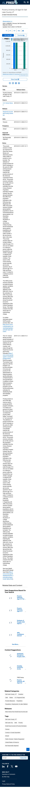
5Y (10, 30)
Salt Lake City (9, 722)
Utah (6, 697)
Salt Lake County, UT (11, 694)
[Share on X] (10, 83)
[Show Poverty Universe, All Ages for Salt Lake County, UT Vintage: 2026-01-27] (20, 40)
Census (7, 729)
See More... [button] (15, 644)
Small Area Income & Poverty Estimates (15, 726)
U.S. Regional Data (20, 697)
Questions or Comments (8, 774)
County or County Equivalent (12, 732)
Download (20, 35)
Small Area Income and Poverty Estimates (8, 113)
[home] (9, 2)
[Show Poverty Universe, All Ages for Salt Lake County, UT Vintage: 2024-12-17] (20, 39)
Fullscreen (23, 75)
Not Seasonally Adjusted (11, 745)
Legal (3, 781)
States (11, 697)
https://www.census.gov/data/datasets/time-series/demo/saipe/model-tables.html (8, 575)
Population (19, 701)
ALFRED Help (5, 777)
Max (19, 30)
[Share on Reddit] (16, 83)
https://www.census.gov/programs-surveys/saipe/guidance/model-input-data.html (8, 328)
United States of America (12, 742)
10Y (14, 30)
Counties (20, 694)
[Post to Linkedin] (19, 83)
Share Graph (14, 79)
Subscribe (23, 758)
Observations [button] (7, 21)
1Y (6, 30)
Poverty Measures (10, 701)
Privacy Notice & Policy (8, 784)
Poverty (21, 722)
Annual (7, 736)
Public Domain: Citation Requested (14, 739)
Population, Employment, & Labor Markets (16, 704)
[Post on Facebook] (13, 83)
